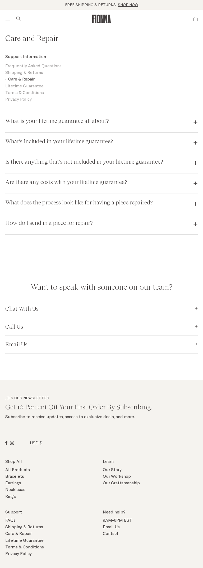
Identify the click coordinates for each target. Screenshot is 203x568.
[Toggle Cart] (195, 19)
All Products (17, 469)
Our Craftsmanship (121, 482)
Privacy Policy (18, 98)
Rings (10, 496)
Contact (110, 533)
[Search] (18, 19)
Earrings (13, 482)
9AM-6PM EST (117, 519)
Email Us (111, 526)
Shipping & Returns (24, 72)
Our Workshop (117, 475)
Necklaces (15, 489)
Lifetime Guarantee (24, 85)
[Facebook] (6, 443)
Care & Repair (21, 78)
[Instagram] (12, 443)
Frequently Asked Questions (33, 65)
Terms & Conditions (24, 92)
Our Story (112, 469)
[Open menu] (6, 19)
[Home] (101, 19)
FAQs (10, 519)
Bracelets (14, 475)
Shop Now (128, 5)
